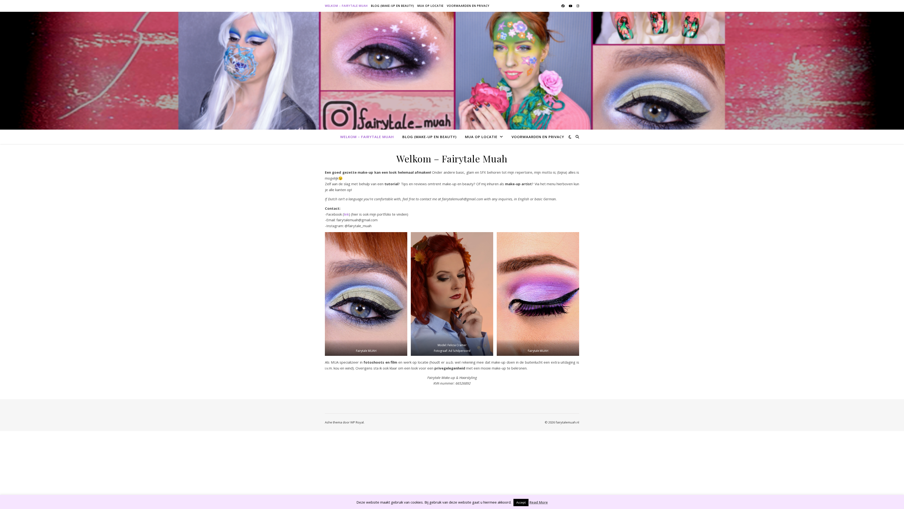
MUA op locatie (430, 6)
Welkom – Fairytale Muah (346, 6)
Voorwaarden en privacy (468, 6)
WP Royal (357, 422)
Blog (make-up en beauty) (392, 6)
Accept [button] (521, 502)
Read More (538, 502)
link (346, 214)
